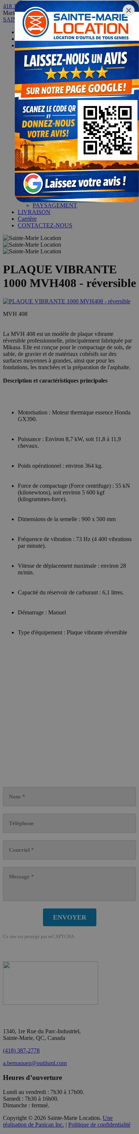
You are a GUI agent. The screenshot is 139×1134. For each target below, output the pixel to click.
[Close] (129, 10)
